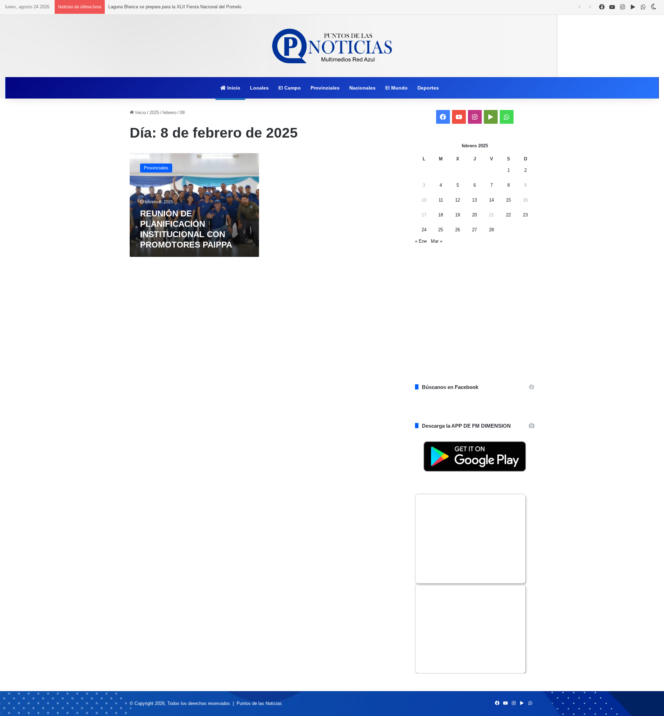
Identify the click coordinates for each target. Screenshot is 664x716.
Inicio (233, 88)
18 (440, 214)
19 (457, 214)
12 (457, 200)
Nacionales (362, 88)
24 (424, 229)
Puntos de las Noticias (259, 703)
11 (441, 200)
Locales (259, 88)
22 (508, 214)
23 (525, 214)
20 (474, 214)
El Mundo (396, 88)
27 (474, 229)
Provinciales (325, 88)
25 (440, 229)
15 (508, 200)
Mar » (436, 241)
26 (457, 229)
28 (491, 229)
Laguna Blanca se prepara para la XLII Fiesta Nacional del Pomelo (174, 6)
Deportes (428, 88)
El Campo (289, 88)
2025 (154, 112)
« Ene (421, 241)
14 (491, 200)
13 (474, 200)
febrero (169, 112)
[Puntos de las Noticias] (332, 46)
